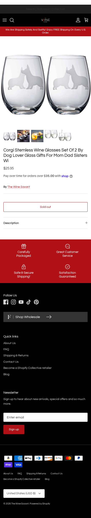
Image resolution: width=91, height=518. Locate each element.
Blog (6, 374)
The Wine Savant (18, 186)
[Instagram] (13, 302)
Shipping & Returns (16, 355)
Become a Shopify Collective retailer (27, 368)
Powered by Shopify (40, 504)
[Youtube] (21, 302)
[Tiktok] (28, 302)
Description (11, 223)
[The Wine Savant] (45, 20)
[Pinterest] (36, 302)
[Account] (77, 20)
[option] (45, 81)
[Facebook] (5, 302)
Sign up (14, 429)
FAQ (6, 349)
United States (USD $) (21, 493)
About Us (9, 343)
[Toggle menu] (4, 20)
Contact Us (11, 361)
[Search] (14, 20)
